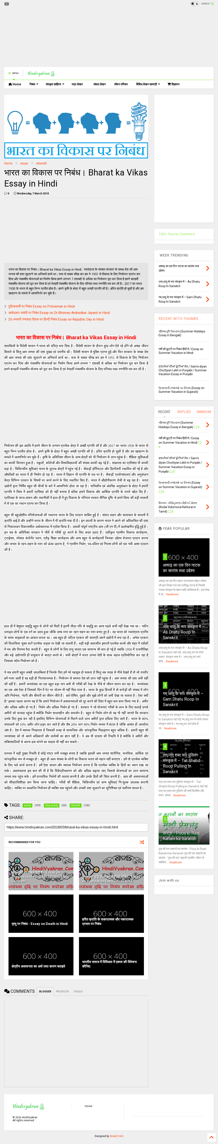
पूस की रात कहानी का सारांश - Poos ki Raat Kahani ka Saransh (181, 833)
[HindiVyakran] (41, 74)
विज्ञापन (175, 84)
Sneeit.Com (116, 1136)
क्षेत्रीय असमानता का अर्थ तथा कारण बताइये (38, 966)
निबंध (32, 84)
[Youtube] (6, 4)
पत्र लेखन (77, 84)
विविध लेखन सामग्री (146, 84)
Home (16, 84)
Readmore (172, 594)
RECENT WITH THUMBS (178, 319)
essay (24, 163)
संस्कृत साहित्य (53, 84)
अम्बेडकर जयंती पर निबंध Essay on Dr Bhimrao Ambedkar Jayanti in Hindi (59, 313)
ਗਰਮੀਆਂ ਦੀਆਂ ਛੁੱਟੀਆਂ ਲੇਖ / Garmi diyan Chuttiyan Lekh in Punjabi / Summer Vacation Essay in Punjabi (183, 370)
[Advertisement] (81, 37)
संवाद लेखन (99, 84)
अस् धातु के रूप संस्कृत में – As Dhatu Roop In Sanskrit (184, 632)
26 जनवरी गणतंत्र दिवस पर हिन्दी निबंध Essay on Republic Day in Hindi (56, 319)
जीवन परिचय (121, 84)
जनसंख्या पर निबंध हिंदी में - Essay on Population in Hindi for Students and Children (40, 876)
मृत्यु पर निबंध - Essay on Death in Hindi (40, 924)
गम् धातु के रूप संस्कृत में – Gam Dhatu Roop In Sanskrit (183, 699)
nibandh (41, 163)
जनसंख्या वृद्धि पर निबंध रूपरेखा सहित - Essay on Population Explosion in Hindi (111, 879)
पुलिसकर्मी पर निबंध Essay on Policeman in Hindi (41, 306)
